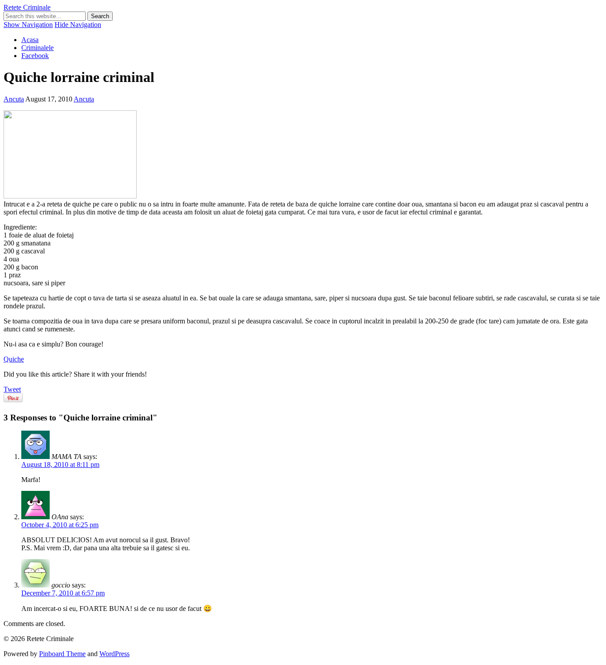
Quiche (14, 359)
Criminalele (37, 47)
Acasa (30, 39)
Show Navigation (28, 24)
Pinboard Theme (62, 653)
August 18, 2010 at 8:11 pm (60, 464)
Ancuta (14, 99)
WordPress (114, 653)
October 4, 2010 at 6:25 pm (59, 525)
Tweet (12, 389)
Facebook (35, 55)
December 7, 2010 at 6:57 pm (63, 593)
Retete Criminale (27, 7)
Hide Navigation (78, 24)
